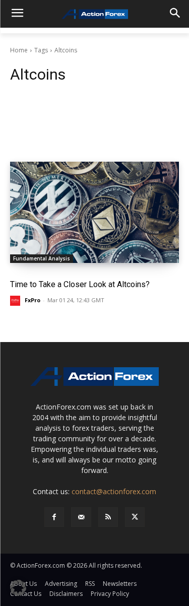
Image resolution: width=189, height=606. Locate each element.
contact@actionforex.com (114, 491)
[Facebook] (54, 517)
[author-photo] (16, 301)
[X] (135, 517)
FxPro (32, 300)
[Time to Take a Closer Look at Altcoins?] (94, 212)
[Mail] (81, 517)
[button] (18, 588)
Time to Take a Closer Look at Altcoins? (80, 284)
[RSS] (108, 517)
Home (19, 50)
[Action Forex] (94, 14)
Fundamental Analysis (41, 258)
